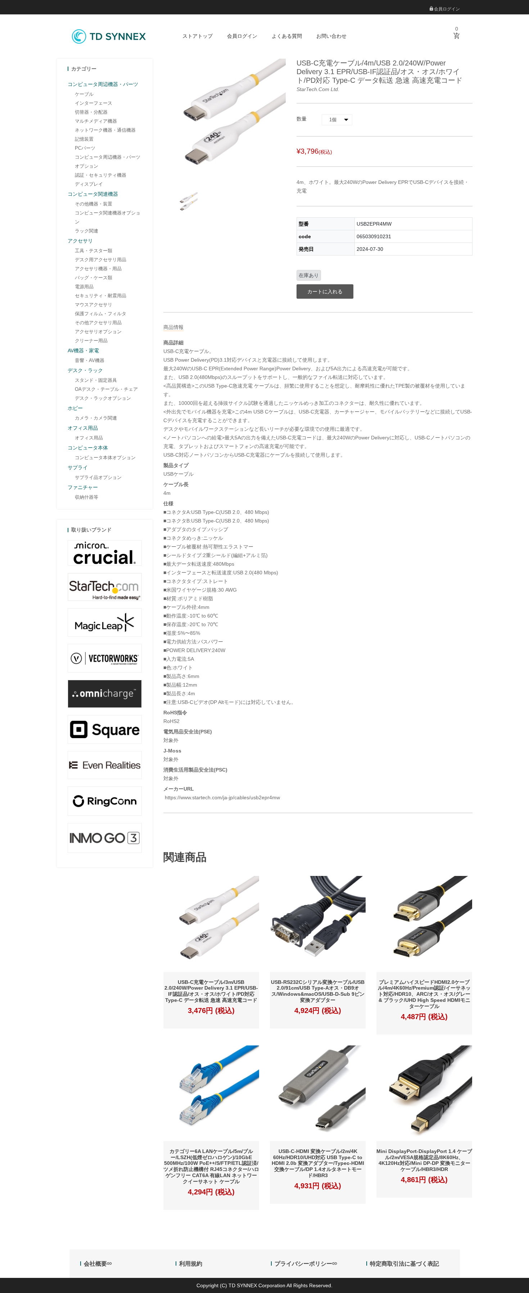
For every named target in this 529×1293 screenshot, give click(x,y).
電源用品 (84, 286)
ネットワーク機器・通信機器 (105, 130)
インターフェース (93, 103)
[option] (187, 203)
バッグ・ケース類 (93, 277)
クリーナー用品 (91, 340)
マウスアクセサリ (93, 304)
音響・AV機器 (89, 360)
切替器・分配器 (91, 112)
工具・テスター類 (93, 250)
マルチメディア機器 (96, 121)
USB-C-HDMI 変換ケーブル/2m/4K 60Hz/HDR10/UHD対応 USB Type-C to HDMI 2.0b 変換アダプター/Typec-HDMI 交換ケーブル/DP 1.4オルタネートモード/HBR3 (318, 1163)
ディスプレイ (89, 184)
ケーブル (84, 94)
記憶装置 (84, 139)
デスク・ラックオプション (103, 398)
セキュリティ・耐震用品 (100, 295)
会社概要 (95, 1264)
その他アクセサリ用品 (98, 322)
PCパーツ (85, 148)
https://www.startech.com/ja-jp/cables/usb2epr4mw (221, 797)
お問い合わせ (331, 36)
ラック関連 (86, 231)
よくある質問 (287, 36)
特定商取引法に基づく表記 (404, 1264)
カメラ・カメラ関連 (96, 418)
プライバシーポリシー (303, 1264)
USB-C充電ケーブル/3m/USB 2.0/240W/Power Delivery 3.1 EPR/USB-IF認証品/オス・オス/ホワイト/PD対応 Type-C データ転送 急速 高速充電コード (211, 991)
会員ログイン (446, 9)
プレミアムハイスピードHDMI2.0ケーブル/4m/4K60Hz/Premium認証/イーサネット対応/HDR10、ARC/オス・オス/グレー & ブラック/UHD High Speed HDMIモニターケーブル (424, 994)
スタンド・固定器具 (96, 380)
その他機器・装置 (93, 204)
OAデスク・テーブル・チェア (106, 389)
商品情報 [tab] (173, 327)
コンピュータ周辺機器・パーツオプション (107, 161)
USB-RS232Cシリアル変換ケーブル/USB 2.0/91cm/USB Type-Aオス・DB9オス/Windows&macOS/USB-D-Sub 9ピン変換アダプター (318, 991)
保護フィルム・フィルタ (100, 313)
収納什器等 (86, 497)
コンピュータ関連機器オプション (107, 217)
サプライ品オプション (98, 477)
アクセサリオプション (98, 331)
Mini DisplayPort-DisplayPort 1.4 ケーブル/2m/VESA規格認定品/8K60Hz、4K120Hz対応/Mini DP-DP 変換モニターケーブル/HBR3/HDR (424, 1160)
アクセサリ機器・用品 (98, 268)
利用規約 (190, 1264)
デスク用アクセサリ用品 (100, 259)
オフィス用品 (89, 437)
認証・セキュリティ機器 (100, 175)
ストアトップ (197, 36)
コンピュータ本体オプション (105, 457)
